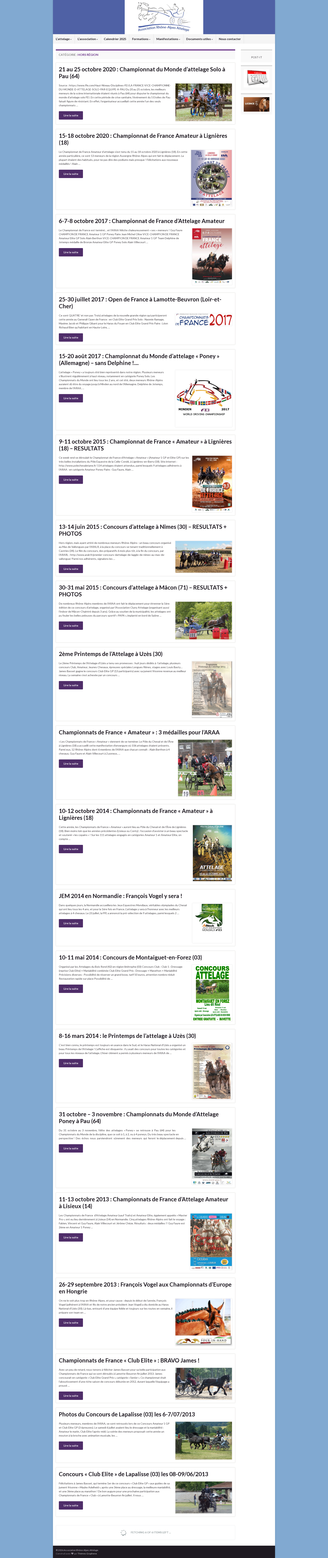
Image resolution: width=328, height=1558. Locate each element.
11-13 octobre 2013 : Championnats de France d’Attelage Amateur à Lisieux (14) (143, 1202)
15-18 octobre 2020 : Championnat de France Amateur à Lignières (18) (143, 139)
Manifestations (167, 39)
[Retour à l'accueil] (164, 17)
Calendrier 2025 (115, 39)
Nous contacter (230, 39)
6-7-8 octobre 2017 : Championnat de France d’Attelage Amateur (142, 220)
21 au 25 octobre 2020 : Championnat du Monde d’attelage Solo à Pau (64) (142, 72)
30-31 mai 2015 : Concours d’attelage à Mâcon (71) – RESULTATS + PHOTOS (143, 591)
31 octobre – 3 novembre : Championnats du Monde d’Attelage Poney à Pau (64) (139, 1117)
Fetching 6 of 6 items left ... (150, 1532)
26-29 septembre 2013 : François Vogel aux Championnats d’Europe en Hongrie (145, 1288)
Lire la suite (71, 115)
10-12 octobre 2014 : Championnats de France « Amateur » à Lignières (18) (136, 814)
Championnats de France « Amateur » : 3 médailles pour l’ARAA (139, 732)
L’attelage (63, 39)
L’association (87, 39)
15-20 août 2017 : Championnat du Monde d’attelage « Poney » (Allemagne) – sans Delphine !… (139, 359)
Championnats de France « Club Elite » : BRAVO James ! (129, 1360)
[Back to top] (319, 1549)
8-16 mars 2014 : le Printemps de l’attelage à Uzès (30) (127, 1035)
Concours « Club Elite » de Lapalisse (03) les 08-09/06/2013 (133, 1473)
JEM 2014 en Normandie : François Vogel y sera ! (120, 895)
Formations (140, 39)
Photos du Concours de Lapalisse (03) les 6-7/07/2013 (127, 1414)
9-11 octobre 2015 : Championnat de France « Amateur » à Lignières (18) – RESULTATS (145, 445)
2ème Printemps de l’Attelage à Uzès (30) (111, 653)
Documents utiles (198, 39)
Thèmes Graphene (87, 1553)
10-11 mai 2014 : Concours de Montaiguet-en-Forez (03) (130, 957)
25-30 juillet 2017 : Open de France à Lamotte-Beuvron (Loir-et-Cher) (140, 302)
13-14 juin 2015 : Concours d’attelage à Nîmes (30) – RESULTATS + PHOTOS (143, 530)
